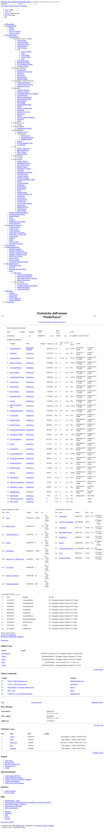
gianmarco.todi (75, 694)
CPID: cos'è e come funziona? (14, 783)
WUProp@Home (15, 463)
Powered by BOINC (7, 822)
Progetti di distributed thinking (18, 212)
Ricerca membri (14, 260)
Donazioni (8, 813)
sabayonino (73, 684)
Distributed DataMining (24, 172)
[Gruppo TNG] (2, 691)
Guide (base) (17, 273)
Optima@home (22, 192)
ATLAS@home (26, 51)
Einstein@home (22, 46)
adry (11, 745)
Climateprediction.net (24, 83)
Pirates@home (21, 187)
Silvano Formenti (64, 558)
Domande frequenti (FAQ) (17, 269)
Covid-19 (12, 220)
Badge (11, 240)
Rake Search (21, 114)
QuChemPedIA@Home (25, 64)
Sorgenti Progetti (14, 223)
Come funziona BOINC (24, 275)
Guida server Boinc (23, 289)
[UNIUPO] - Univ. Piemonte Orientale (20, 694)
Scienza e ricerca (14, 33)
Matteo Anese (10, 526)
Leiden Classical (22, 161)
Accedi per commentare (8, 635)
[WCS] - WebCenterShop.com (17, 681)
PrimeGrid (20, 110)
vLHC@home (25, 57)
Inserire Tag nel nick (23, 280)
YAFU (19, 121)
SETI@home (14, 477)
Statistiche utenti (98, 753)
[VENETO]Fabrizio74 (66, 548)
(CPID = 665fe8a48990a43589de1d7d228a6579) (52, 322)
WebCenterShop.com (77, 681)
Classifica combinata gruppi (18, 254)
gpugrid (12, 401)
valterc (12, 737)
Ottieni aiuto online (15, 265)
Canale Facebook (14, 227)
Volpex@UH (21, 198)
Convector (20, 170)
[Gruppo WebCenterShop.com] (2, 681)
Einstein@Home (15, 348)
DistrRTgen (21, 185)
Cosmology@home (23, 44)
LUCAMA (9, 567)
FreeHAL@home (22, 178)
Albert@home (21, 40)
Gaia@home (14, 449)
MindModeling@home (24, 128)
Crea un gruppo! (36, 702)
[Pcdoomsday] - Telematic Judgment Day (21, 687)
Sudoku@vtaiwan (23, 176)
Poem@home (21, 189)
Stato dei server (14, 258)
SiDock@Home (22, 79)
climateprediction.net (16, 411)
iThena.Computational (24, 97)
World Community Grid (24, 143)
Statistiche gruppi (97, 702)
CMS (23, 53)
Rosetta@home (22, 77)
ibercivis (12, 473)
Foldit (11, 218)
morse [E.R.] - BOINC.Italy (15, 559)
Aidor (3, 659)
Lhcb (22, 59)
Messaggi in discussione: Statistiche (12, 636)
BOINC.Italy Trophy (15, 256)
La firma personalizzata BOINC (27, 285)
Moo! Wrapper (22, 101)
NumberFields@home (24, 104)
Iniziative (12, 238)
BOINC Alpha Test (23, 148)
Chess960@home (22, 183)
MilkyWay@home (23, 61)
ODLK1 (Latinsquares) (24, 108)
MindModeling (15, 492)
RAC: (6, 15)
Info (2, 702)
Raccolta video (9, 793)
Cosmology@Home (16, 434)
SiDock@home (15, 420)
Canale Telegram (14, 231)
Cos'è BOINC (13, 295)
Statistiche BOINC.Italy (16, 251)
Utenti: (7, 10)
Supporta (8, 811)
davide (8, 543)
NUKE (3, 656)
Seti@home (21, 196)
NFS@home (21, 103)
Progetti (11, 29)
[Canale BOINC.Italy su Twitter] (17, 6)
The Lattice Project (23, 165)
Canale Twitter (13, 229)
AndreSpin (62, 528)
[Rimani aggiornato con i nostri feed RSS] (23, 6)
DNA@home (25, 136)
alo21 (8, 518)
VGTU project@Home (24, 203)
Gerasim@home (22, 95)
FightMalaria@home (23, 163)
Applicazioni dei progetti (17, 214)
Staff (6, 815)
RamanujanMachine (16, 454)
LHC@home (25, 55)
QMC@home (21, 211)
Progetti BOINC (14, 37)
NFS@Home (14, 387)
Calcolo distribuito (15, 298)
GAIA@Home (22, 48)
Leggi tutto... (5, 640)
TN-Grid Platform (15, 439)
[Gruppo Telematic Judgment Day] (2, 687)
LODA (19, 125)
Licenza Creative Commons (45, 825)
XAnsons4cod (21, 209)
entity (12, 739)
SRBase (19, 115)
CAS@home (21, 201)
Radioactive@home (23, 86)
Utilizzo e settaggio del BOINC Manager (18, 779)
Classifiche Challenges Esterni (18, 262)
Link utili (12, 267)
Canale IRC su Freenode (17, 232)
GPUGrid (20, 73)
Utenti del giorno (10, 791)
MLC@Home (21, 152)
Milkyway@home (16, 363)
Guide (11, 271)
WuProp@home (22, 154)
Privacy (7, 817)
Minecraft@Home (23, 150)
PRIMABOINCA (23, 207)
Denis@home (21, 70)
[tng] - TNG (11, 690)
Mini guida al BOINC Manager (27, 278)
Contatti (7, 819)
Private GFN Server (23, 112)
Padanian (13, 748)
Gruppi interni (13, 236)
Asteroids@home (22, 42)
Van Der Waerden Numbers (26, 117)
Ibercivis (20, 141)
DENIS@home (15, 468)
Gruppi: (7, 11)
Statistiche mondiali (15, 249)
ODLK (19, 106)
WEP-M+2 (20, 119)
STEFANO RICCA (12, 534)
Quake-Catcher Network (25, 84)
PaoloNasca (30, 348)
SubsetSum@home (27, 137)
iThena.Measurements (24, 99)
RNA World (21, 75)
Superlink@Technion (24, 168)
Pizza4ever (13, 742)
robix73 (72, 687)
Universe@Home (22, 66)
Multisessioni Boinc (23, 287)
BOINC (11, 28)
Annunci (12, 293)
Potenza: (7, 13)
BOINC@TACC (22, 132)
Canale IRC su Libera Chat (17, 234)
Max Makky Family (65, 532)
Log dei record (98, 725)
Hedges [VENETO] (12, 576)
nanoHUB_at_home (16, 487)
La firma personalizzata (12, 781)
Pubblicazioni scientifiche (17, 221)
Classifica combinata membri (18, 253)
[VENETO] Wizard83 (66, 522)
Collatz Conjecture (23, 92)
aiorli (3, 662)
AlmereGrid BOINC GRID (26, 179)
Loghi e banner (14, 242)
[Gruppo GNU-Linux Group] (2, 684)
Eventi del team (98, 669)
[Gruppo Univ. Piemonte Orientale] (2, 694)
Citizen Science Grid (16, 499)
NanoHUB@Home (23, 62)
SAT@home (21, 205)
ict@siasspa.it (5, 653)
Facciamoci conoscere (16, 243)
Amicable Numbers (23, 90)
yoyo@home (21, 145)
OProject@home (22, 174)
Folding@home (14, 216)
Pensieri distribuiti (14, 300)
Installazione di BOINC (24, 276)
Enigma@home (22, 200)
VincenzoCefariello (12, 584)
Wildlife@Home (26, 139)
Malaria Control (22, 167)
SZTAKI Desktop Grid (24, 194)
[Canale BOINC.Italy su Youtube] (11, 6)
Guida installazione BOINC (14, 777)
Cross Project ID (22, 284)
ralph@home (14, 496)
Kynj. (61, 553)
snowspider (62, 516)
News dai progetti (14, 31)
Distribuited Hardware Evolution (27, 93)
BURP (19, 181)
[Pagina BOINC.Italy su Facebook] (5, 6)
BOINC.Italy (13, 296)
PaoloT (61, 543)
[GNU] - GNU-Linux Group (17, 684)
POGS (19, 190)
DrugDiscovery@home (24, 72)
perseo (72, 690)
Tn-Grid (19, 157)
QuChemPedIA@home (17, 430)
